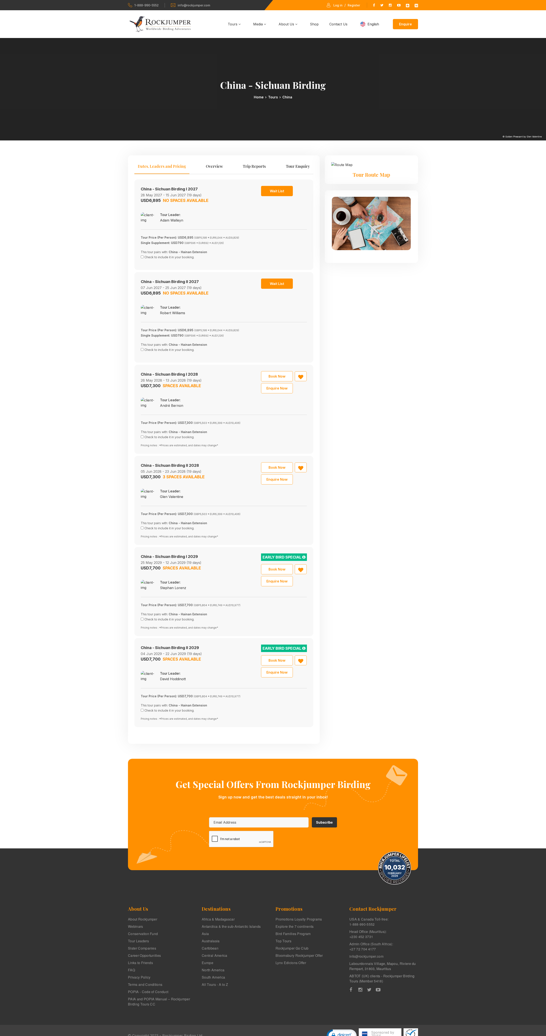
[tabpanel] (223, 453)
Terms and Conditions (145, 984)
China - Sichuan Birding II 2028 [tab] (170, 465)
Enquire (405, 24)
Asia (205, 933)
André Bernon (171, 405)
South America (213, 977)
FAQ (131, 969)
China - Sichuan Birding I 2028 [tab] (169, 374)
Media (258, 24)
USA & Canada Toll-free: (368, 922)
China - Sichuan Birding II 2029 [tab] (170, 647)
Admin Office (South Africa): (371, 946)
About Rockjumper (142, 919)
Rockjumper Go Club (292, 948)
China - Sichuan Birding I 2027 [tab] (169, 189)
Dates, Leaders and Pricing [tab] (162, 166)
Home (259, 97)
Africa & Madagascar (218, 919)
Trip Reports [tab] (254, 166)
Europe (207, 962)
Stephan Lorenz (173, 588)
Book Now (277, 376)
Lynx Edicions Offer (291, 962)
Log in (338, 5)
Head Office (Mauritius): (368, 934)
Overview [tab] (214, 166)
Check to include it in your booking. (169, 257)
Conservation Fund (143, 933)
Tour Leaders (138, 940)
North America (213, 969)
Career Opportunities (144, 955)
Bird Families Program (293, 933)
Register (354, 5)
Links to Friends (140, 962)
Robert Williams (172, 313)
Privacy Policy (139, 977)
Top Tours (283, 940)
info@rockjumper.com (194, 5)
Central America (214, 955)
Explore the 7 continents (295, 926)
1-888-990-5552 (146, 5)
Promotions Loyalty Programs (299, 919)
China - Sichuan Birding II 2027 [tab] (170, 281)
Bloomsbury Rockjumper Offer (299, 955)
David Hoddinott (173, 679)
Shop (314, 24)
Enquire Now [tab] (277, 388)
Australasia (211, 940)
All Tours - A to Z (215, 984)
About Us (287, 24)
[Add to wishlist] (301, 376)
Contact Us (338, 24)
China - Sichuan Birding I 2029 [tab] (169, 556)
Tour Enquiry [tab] (298, 166)
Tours (233, 24)
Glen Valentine (171, 497)
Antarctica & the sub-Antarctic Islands (231, 926)
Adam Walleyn (171, 220)
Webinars (135, 926)
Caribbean (210, 948)
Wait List (277, 191)
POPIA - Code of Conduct (148, 991)
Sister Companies (142, 948)
